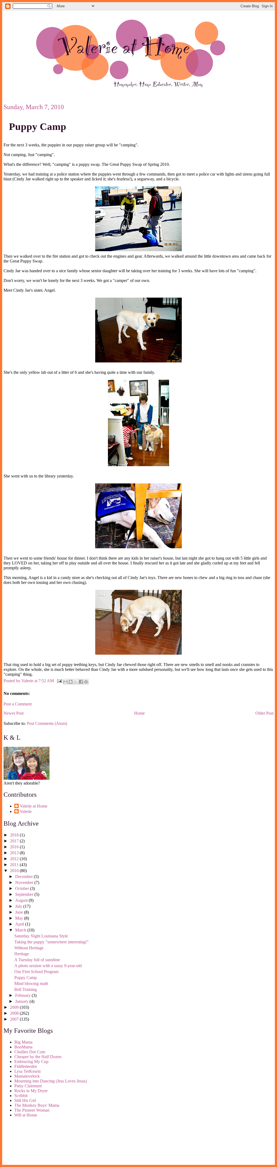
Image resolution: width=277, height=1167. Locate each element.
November (24, 882)
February (23, 995)
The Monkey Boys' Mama (36, 1105)
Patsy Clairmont (28, 1086)
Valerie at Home (33, 806)
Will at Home (25, 1115)
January (22, 1001)
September (24, 894)
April (20, 924)
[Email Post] (59, 680)
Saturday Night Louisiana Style (41, 936)
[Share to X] (75, 681)
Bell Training (25, 989)
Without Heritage (29, 948)
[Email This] (65, 681)
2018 (15, 835)
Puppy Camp (37, 126)
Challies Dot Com (29, 1052)
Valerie (26, 811)
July (19, 906)
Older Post (264, 713)
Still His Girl (25, 1100)
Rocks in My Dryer (31, 1090)
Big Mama (23, 1042)
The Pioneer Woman (32, 1110)
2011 (15, 864)
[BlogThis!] (70, 681)
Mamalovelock (27, 1076)
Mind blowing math (31, 983)
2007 (15, 1019)
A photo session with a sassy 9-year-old (48, 965)
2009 (15, 1007)
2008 (15, 1013)
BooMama (23, 1047)
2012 (15, 858)
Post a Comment (18, 704)
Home (139, 713)
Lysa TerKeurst (27, 1071)
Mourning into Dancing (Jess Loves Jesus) (50, 1081)
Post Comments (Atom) (47, 723)
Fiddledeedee (25, 1066)
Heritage (21, 953)
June (19, 912)
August (22, 900)
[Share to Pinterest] (86, 681)
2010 (15, 870)
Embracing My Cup (31, 1061)
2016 (15, 847)
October (22, 888)
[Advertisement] (28, 1142)
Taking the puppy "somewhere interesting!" (51, 942)
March (21, 930)
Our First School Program (36, 971)
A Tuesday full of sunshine (37, 959)
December (24, 876)
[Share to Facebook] (81, 681)
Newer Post (14, 713)
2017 (15, 841)
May (19, 918)
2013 (15, 852)
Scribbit (21, 1095)
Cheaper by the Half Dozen (37, 1056)
